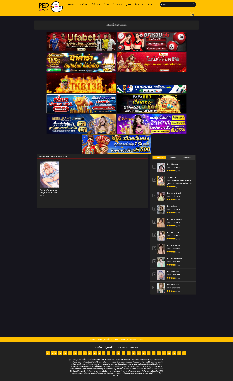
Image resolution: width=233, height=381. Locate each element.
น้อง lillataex (172, 164)
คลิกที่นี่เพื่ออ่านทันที (116, 25)
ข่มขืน (181, 180)
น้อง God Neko (173, 245)
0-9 (54, 353)
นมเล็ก (175, 183)
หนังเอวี (133, 339)
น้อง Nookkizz (173, 271)
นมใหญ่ (186, 183)
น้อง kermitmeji (174, 193)
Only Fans (176, 167)
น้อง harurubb (173, 232)
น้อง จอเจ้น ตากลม (174, 258)
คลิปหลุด (124, 339)
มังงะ (116, 339)
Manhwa (175, 180)
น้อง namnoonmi (174, 219)
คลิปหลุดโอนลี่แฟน (105, 339)
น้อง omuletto (173, 284)
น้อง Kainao (172, 206)
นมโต (180, 183)
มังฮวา (92, 339)
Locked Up (172, 177)
